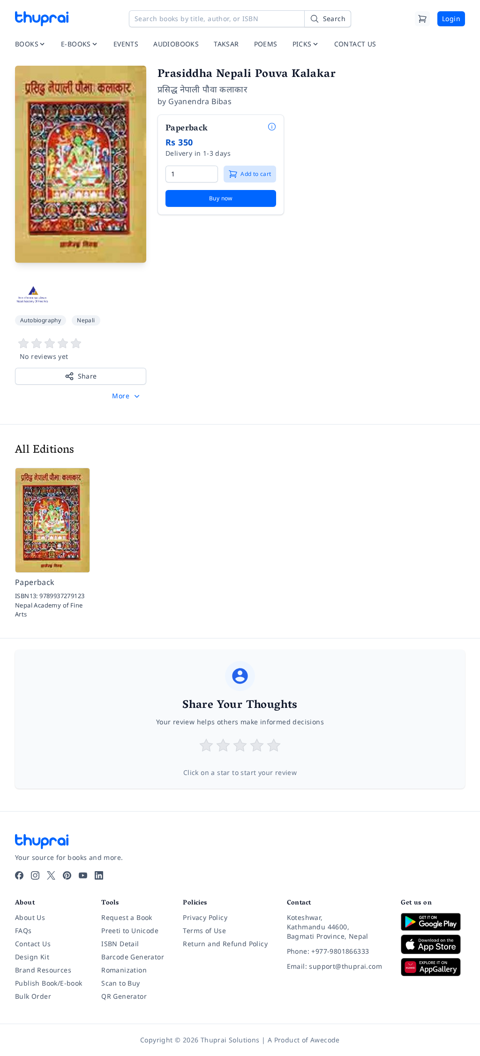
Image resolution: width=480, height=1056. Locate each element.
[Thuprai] (41, 18)
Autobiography (40, 320)
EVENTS (125, 43)
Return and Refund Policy (225, 943)
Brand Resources (43, 969)
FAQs (23, 930)
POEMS (266, 43)
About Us (30, 917)
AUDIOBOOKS (176, 43)
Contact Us (33, 943)
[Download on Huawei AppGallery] (433, 967)
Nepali (86, 320)
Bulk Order (33, 996)
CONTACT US (355, 43)
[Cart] (422, 18)
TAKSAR (226, 43)
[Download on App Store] (433, 944)
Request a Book (126, 917)
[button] (126, 395)
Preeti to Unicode (129, 930)
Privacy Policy (205, 917)
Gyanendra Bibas (200, 101)
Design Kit (32, 956)
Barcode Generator (132, 956)
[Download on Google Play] (433, 922)
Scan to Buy (120, 983)
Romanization (124, 969)
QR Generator (124, 996)
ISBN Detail (120, 943)
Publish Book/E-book (48, 983)
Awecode (325, 1039)
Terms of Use (204, 930)
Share (87, 376)
